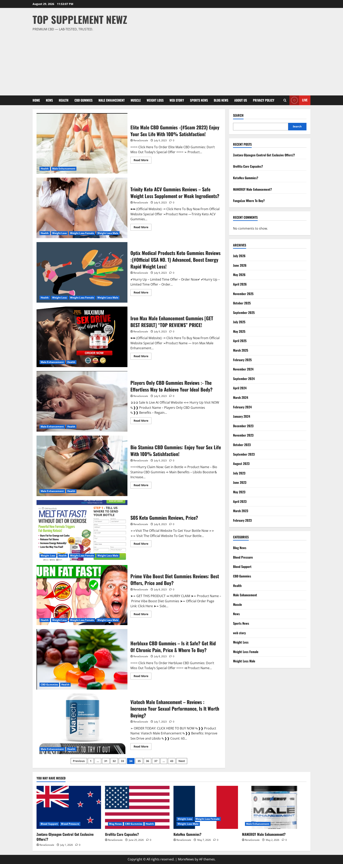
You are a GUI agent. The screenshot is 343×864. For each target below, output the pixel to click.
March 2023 (240, 510)
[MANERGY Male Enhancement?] (274, 807)
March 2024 (240, 397)
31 (105, 761)
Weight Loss (155, 100)
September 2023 (244, 454)
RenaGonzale (140, 140)
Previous (79, 761)
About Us (240, 100)
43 (171, 761)
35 (139, 761)
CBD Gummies (83, 100)
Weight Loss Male (108, 233)
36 (147, 761)
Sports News (199, 100)
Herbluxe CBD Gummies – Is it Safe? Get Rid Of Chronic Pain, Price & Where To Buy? (82, 659)
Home (36, 100)
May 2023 (239, 492)
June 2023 (239, 482)
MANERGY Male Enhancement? (252, 189)
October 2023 (242, 444)
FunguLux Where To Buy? (249, 200)
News (49, 100)
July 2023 (239, 473)
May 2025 (239, 331)
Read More (142, 161)
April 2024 (240, 388)
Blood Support (242, 566)
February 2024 (242, 407)
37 (155, 761)
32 (114, 761)
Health (63, 100)
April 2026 (240, 284)
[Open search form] (284, 100)
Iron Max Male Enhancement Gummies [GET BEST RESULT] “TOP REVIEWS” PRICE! (82, 337)
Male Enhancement (111, 100)
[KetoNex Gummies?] (205, 807)
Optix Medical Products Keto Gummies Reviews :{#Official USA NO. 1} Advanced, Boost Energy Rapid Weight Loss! (82, 272)
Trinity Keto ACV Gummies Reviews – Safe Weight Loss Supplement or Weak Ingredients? (82, 208)
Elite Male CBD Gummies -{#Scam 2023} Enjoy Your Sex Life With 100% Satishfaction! (82, 143)
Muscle (136, 100)
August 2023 (241, 463)
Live (304, 100)
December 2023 (243, 425)
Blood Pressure (243, 557)
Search (238, 115)
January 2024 (241, 416)
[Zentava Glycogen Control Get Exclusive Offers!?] (69, 807)
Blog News (221, 100)
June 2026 (240, 265)
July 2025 (239, 321)
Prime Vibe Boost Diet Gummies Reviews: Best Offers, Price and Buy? (82, 595)
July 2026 (239, 255)
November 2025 (243, 293)
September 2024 (244, 378)
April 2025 (240, 340)
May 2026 (239, 274)
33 (122, 761)
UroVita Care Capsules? (248, 166)
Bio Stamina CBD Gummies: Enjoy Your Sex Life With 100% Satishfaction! (82, 466)
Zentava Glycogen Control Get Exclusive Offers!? (264, 155)
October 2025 (242, 303)
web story (177, 100)
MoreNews (186, 859)
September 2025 (244, 312)
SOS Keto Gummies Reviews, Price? (82, 530)
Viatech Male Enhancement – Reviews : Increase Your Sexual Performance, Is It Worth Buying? (82, 724)
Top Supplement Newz (80, 19)
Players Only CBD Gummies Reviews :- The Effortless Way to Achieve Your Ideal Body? (82, 401)
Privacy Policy (263, 100)
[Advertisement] (170, 61)
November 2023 (243, 435)
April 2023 (240, 501)
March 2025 (240, 350)
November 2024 (243, 369)
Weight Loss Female (82, 233)
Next (181, 761)
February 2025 (242, 359)
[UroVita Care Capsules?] (137, 807)
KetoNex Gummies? (245, 177)
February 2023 (242, 520)
